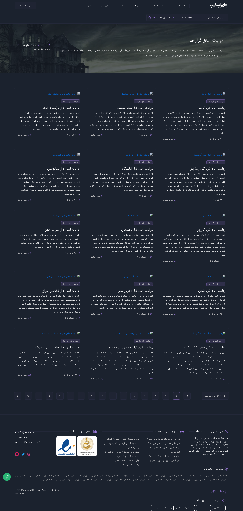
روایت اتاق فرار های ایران (185, 508)
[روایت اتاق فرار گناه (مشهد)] (194, 153)
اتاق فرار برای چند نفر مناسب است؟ (164, 439)
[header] (150, 17)
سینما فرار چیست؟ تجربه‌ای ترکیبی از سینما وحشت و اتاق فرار (122, 454)
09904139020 (22, 438)
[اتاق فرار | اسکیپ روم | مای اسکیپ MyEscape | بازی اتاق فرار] (209, 6)
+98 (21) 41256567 (25, 433)
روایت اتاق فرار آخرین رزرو (135, 290)
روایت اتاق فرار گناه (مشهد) (207, 168)
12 (60, 396)
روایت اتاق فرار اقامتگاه (137, 168)
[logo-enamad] (66, 446)
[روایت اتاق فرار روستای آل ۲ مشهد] (121, 332)
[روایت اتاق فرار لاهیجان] (121, 214)
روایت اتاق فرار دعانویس (63, 168)
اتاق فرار (182, 5)
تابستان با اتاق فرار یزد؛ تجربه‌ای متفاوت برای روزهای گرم (121, 445)
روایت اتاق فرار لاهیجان (137, 229)
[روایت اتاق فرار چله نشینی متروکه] (48, 332)
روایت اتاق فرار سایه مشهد (135, 107)
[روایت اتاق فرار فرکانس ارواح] (48, 275)
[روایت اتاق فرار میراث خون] (48, 214)
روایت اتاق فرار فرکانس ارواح (61, 290)
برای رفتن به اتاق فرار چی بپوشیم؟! (164, 443)
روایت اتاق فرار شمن (211, 290)
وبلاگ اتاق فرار (29, 45)
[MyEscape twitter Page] (23, 454)
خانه (44, 45)
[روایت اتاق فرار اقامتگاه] (121, 153)
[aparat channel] (17, 454)
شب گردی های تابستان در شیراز (165, 460)
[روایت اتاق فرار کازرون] (194, 214)
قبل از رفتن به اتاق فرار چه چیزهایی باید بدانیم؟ (164, 450)
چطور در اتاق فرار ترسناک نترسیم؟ (165, 456)
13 (49, 396)
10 (81, 396)
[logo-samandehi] (87, 446)
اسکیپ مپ (105, 5)
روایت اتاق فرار (219, 508)
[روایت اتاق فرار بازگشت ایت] (48, 92)
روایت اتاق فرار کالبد (212, 107)
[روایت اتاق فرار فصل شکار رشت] (194, 332)
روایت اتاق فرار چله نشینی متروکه (57, 347)
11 (70, 396)
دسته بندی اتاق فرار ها (159, 5)
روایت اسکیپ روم (204, 508)
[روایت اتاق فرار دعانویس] (48, 153)
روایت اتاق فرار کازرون (211, 229)
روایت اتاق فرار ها (216, 101)
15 (28, 396)
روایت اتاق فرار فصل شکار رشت (204, 347)
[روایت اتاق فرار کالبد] (194, 92)
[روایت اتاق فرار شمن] (194, 275)
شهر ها (137, 5)
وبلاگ (122, 5)
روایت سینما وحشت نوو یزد (126, 460)
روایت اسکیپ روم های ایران (162, 508)
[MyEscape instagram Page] (29, 454)
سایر (89, 5)
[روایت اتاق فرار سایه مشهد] (121, 92)
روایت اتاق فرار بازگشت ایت (61, 107)
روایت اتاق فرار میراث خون (62, 229)
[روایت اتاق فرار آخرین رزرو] (121, 275)
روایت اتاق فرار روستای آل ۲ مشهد (130, 347)
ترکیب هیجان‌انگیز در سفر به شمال (123, 439)
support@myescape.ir (27, 443)
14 (39, 396)
